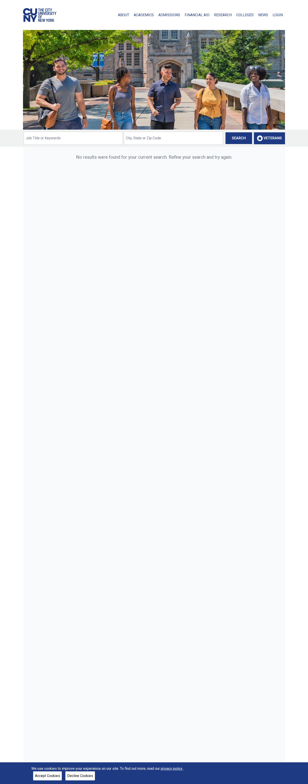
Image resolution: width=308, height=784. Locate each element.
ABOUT (123, 15)
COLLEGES (245, 15)
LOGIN (278, 15)
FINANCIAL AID (197, 15)
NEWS (263, 15)
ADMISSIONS (169, 15)
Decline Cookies (80, 776)
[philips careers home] (39, 15)
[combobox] (73, 138)
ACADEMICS (144, 15)
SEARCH (239, 138)
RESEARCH (223, 15)
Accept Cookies (47, 776)
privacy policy (172, 768)
